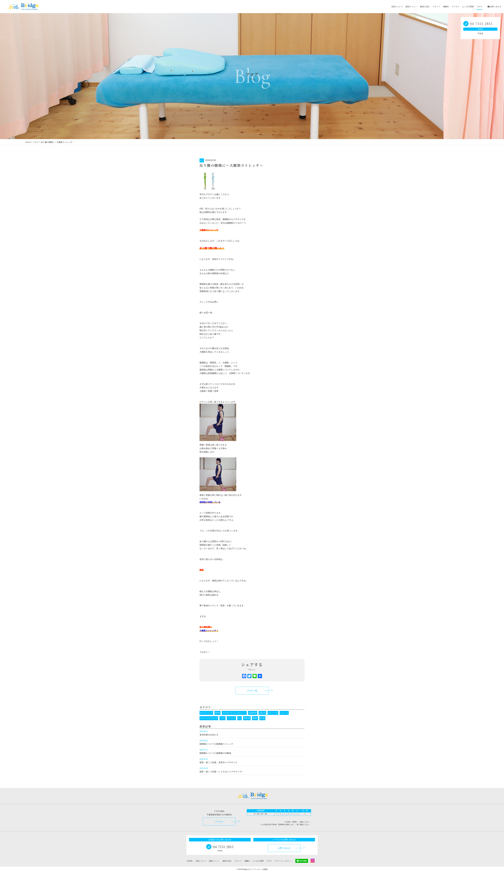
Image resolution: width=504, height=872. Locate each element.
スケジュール (273, 713)
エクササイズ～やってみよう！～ (234, 713)
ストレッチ (284, 713)
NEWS (217, 713)
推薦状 (446, 6)
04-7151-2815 (481, 23)
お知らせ (262, 713)
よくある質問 (468, 6)
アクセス (455, 6)
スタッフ (436, 6)
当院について (397, 6)
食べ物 (262, 718)
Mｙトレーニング (206, 713)
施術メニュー (411, 6)
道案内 (255, 718)
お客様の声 (253, 713)
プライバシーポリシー (283, 861)
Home (27, 142)
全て (201, 160)
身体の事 (247, 718)
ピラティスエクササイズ (208, 718)
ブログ (479, 6)
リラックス (231, 718)
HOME (190, 861)
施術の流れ (425, 6)
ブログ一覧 (252, 691)
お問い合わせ (495, 6)
